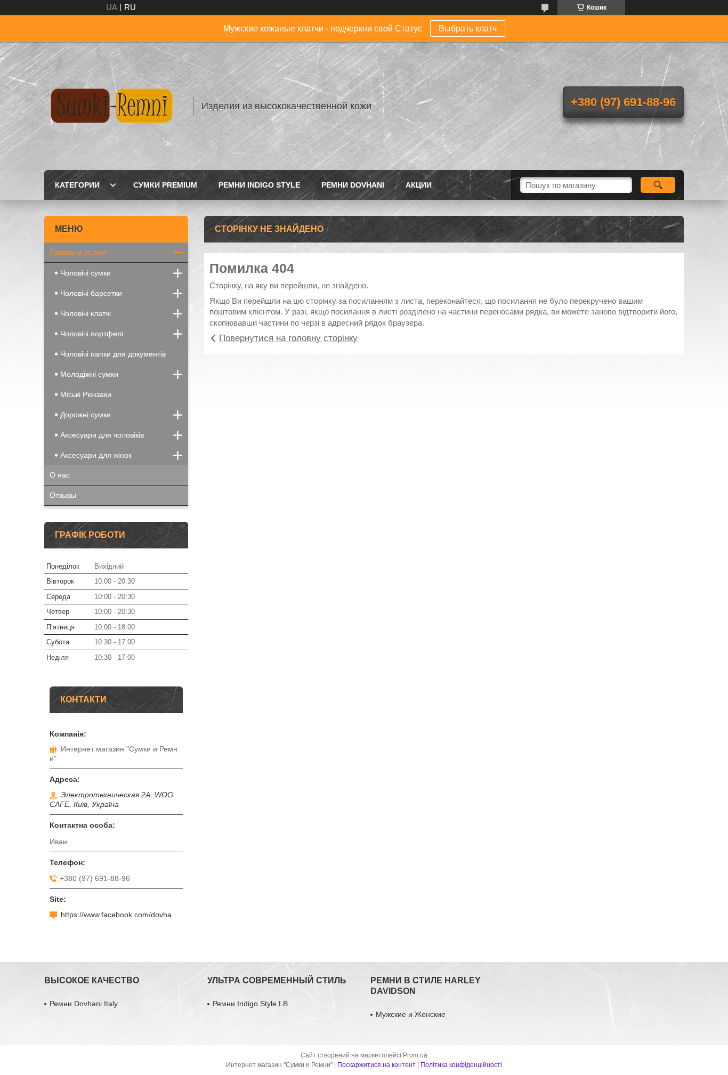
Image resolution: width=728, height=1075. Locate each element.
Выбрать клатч (468, 28)
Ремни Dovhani (352, 185)
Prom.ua (415, 1055)
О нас (60, 475)
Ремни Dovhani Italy (84, 1003)
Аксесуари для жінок (96, 455)
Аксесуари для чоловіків (102, 435)
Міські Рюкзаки (85, 394)
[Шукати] (658, 185)
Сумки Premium (165, 185)
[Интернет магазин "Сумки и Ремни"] (113, 106)
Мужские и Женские (411, 1014)
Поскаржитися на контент (376, 1065)
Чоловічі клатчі (85, 313)
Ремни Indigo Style (259, 185)
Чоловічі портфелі (91, 333)
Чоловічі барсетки (91, 293)
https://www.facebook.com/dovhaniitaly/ (122, 914)
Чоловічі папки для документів (113, 354)
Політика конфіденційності (461, 1065)
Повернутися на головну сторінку (288, 338)
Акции (419, 185)
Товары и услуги (78, 252)
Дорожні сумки (85, 414)
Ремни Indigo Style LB (250, 1003)
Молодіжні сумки (89, 374)
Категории (77, 185)
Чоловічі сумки (85, 273)
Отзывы (63, 495)
